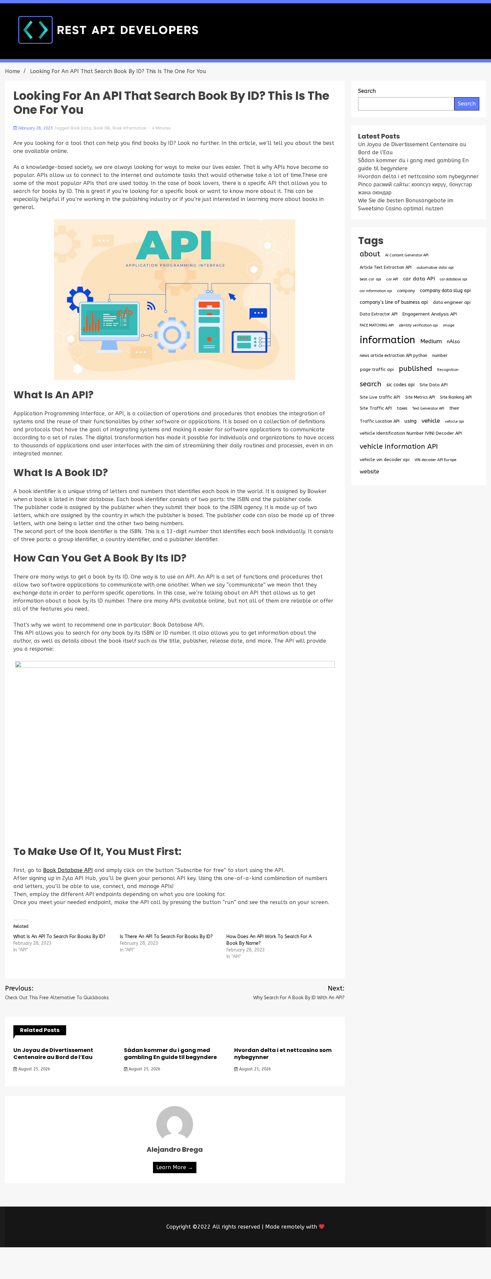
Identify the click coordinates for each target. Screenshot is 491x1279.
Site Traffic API (376, 408)
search (370, 384)
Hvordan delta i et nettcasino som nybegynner (283, 1053)
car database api (453, 279)
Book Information (130, 128)
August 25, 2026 (33, 1069)
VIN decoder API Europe (435, 459)
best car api (370, 279)
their (454, 408)
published (415, 368)
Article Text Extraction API (386, 267)
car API (392, 279)
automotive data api (435, 267)
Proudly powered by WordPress (196, 1263)
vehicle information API (399, 446)
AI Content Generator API (407, 255)
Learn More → (174, 1167)
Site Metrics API (420, 397)
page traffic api (377, 369)
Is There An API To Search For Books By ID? (166, 936)
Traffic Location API (379, 421)
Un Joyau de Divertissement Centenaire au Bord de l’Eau (53, 1053)
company (406, 290)
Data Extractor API (378, 313)
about (370, 254)
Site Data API (434, 384)
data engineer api (452, 302)
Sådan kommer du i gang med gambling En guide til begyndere (170, 1053)
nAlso (453, 342)
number (440, 355)
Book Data (80, 128)
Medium (431, 341)
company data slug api (445, 290)
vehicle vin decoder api (385, 459)
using (410, 421)
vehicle (431, 420)
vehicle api (454, 421)
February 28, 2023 (35, 128)
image (448, 325)
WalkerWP (322, 1263)
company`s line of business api (394, 302)
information (387, 340)
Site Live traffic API (380, 397)
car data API (419, 279)
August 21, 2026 (254, 1069)
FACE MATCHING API (377, 325)
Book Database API (68, 870)
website (369, 471)
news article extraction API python (393, 355)
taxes (402, 408)
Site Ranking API (456, 397)
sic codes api (400, 385)
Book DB (102, 128)
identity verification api (418, 325)
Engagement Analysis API (429, 314)
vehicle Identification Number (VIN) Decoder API (411, 433)
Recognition (448, 370)
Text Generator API (428, 408)
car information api (376, 291)
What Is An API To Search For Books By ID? (59, 936)
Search (467, 103)
